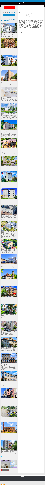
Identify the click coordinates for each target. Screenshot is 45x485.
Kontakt (42, 0)
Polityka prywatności (22, 475)
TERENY (12, 14)
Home (2, 0)
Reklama (38, 0)
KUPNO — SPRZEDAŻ (9, 7)
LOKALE (6, 14)
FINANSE (9, 0)
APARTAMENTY (12, 15)
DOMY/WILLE (6, 15)
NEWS (12, 0)
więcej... (2, 456)
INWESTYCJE (5, 0)
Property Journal (34, 0)
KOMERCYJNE (12, 12)
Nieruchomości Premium (23, 0)
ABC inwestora (29, 0)
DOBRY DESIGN (16, 0)
